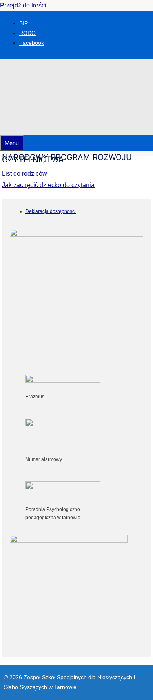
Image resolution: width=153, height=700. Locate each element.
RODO (27, 33)
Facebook (31, 43)
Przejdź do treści (23, 5)
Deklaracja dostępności (51, 211)
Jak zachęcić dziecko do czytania (48, 185)
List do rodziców (24, 173)
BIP (23, 23)
